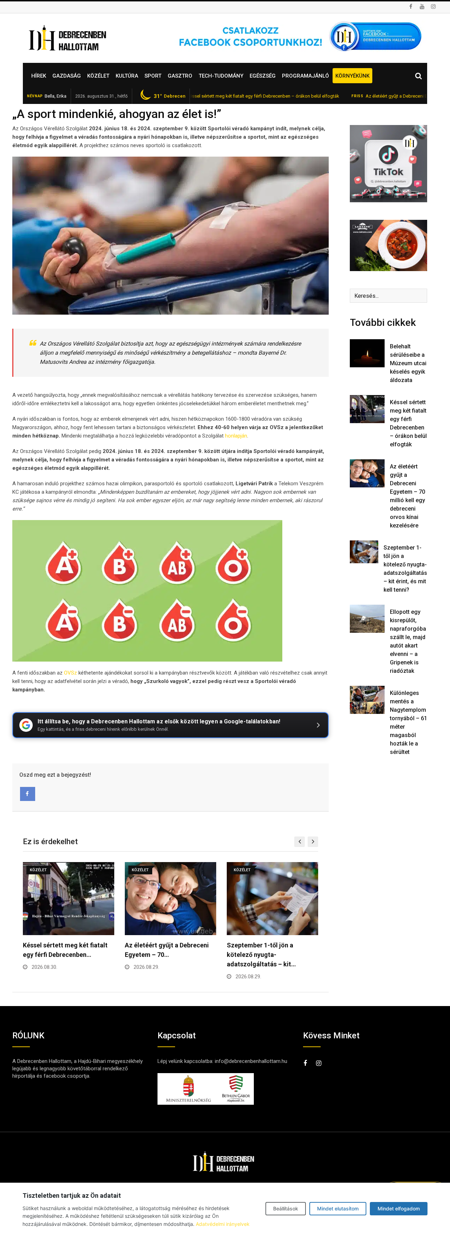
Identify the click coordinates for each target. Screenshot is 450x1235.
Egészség (263, 76)
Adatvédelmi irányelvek (223, 1224)
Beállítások (285, 1208)
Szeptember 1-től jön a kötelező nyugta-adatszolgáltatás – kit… (261, 954)
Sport (152, 76)
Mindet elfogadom (399, 1208)
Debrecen (169, 96)
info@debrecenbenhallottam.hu (251, 1061)
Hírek (38, 76)
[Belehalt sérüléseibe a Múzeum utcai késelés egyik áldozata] (367, 353)
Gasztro (180, 76)
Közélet (98, 76)
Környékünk (352, 76)
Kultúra (127, 76)
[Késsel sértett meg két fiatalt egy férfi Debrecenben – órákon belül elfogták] (367, 409)
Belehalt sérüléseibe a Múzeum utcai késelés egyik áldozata (408, 363)
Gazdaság (66, 76)
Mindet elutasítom (338, 1208)
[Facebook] (27, 794)
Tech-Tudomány (221, 76)
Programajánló (305, 76)
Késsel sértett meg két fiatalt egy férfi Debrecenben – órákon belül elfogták (226, 96)
